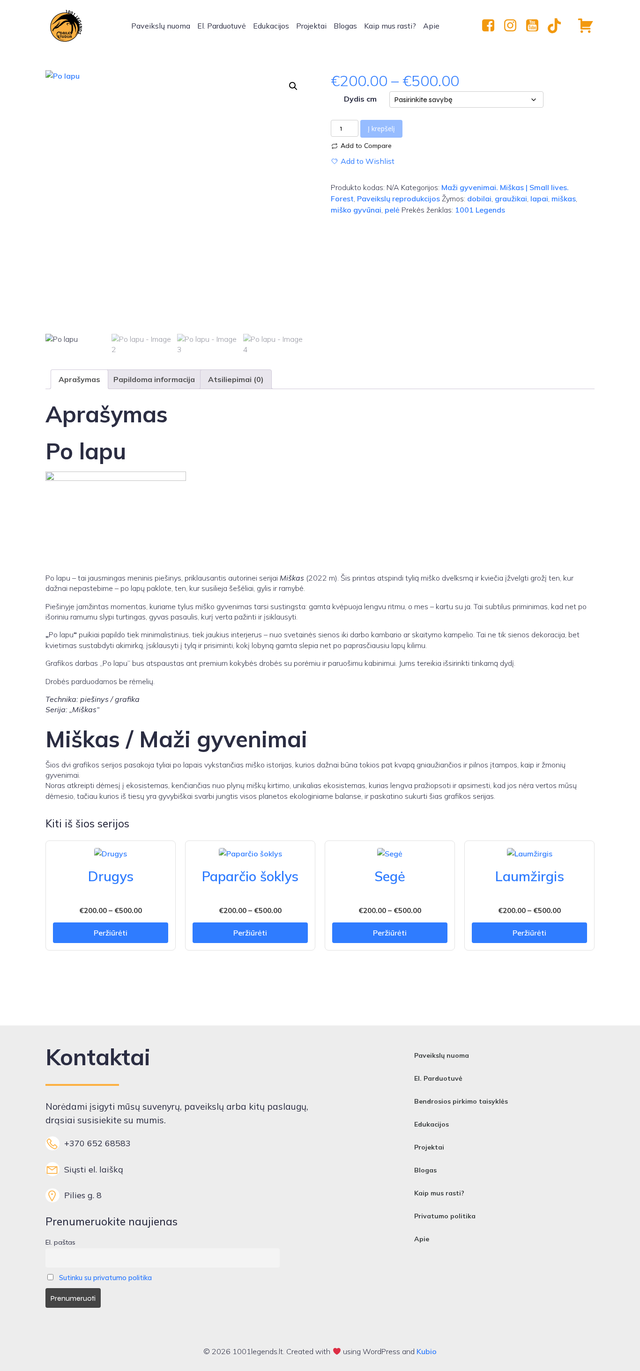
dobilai (479, 198)
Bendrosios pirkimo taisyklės (461, 1101)
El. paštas (60, 1242)
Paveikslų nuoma (160, 25)
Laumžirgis (529, 876)
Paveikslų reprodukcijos (398, 198)
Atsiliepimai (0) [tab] (236, 379)
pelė (392, 209)
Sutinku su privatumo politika (105, 1278)
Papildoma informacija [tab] (154, 379)
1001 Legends (480, 209)
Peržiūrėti (110, 932)
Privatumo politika (445, 1216)
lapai (539, 198)
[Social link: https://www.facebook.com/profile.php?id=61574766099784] (492, 25)
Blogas (345, 25)
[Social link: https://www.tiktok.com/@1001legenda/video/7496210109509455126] (558, 25)
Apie (431, 25)
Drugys (111, 876)
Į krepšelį (381, 128)
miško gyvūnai (356, 209)
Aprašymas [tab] (79, 379)
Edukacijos (271, 25)
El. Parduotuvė (221, 25)
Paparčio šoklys (250, 876)
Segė (389, 876)
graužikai (511, 198)
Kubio (427, 1351)
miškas (563, 198)
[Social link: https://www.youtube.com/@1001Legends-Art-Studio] (536, 25)
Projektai (311, 25)
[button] (293, 86)
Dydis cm (360, 98)
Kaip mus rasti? (390, 25)
